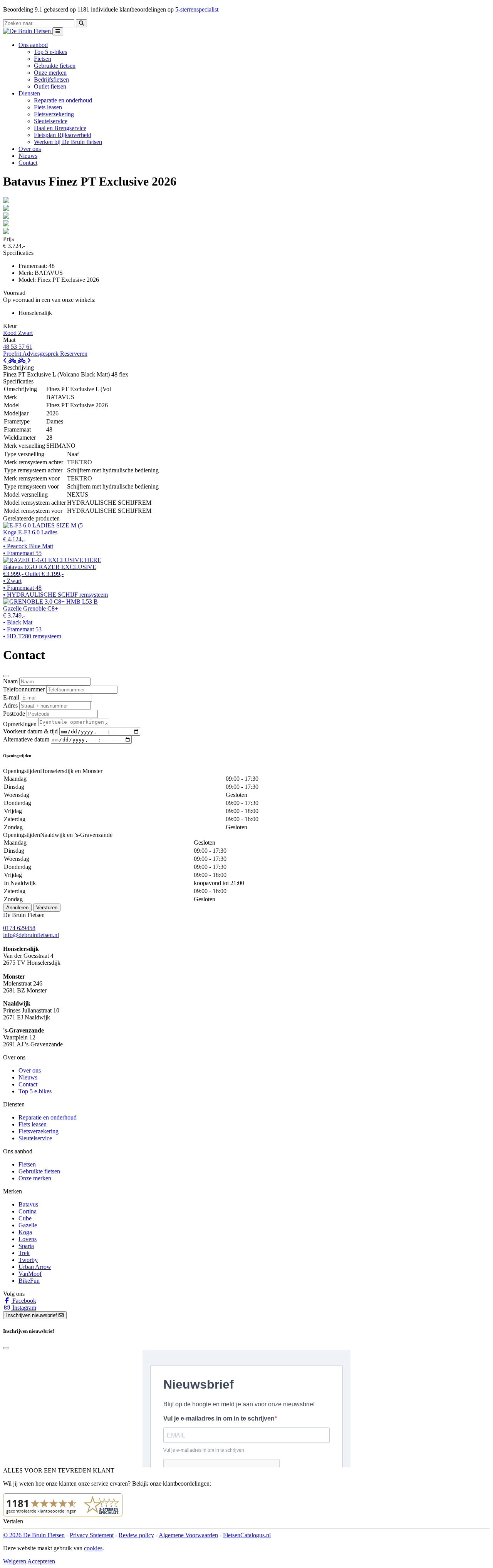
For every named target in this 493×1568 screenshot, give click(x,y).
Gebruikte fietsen (54, 65)
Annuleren (17, 907)
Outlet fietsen (50, 86)
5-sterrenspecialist (196, 9)
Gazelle (27, 1225)
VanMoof (30, 1273)
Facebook (23, 1300)
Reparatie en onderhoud (63, 100)
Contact (27, 162)
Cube (25, 1218)
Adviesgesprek (41, 353)
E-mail (11, 697)
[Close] (6, 676)
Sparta (26, 1246)
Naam (10, 681)
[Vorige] (10, 360)
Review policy (136, 1535)
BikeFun (29, 1280)
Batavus (28, 1204)
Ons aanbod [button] (33, 45)
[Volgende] (24, 360)
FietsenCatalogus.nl (247, 1535)
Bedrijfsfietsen (51, 79)
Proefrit (12, 353)
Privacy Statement (92, 1535)
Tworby (28, 1260)
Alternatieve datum (26, 739)
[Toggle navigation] (57, 31)
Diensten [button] (29, 93)
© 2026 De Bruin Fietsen (34, 1535)
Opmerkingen (20, 724)
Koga (25, 1232)
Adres (10, 705)
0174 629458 (19, 928)
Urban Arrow (34, 1266)
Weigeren (14, 1561)
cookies (93, 1548)
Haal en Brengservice (60, 128)
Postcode (14, 713)
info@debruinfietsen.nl (31, 935)
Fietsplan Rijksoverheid (62, 135)
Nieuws (27, 155)
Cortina (27, 1211)
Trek (24, 1253)
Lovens (27, 1239)
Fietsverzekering (54, 114)
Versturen (46, 907)
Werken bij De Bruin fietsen (68, 142)
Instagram (23, 1307)
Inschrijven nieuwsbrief (32, 1315)
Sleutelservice (50, 121)
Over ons (29, 149)
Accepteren (41, 1561)
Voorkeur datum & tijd (30, 731)
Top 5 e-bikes (50, 52)
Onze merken (50, 72)
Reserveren (73, 353)
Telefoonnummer (24, 689)
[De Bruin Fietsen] (27, 31)
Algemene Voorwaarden (188, 1535)
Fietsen (42, 58)
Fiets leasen (48, 107)
